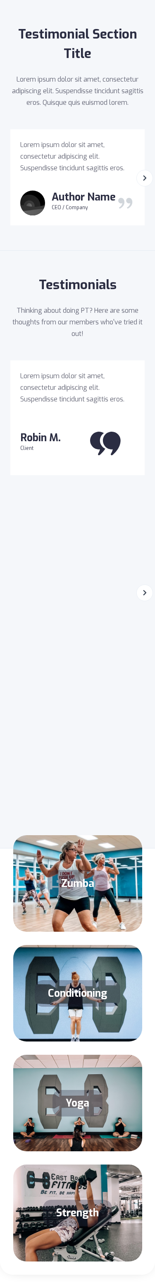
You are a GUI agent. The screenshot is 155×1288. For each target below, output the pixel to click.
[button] (144, 177)
